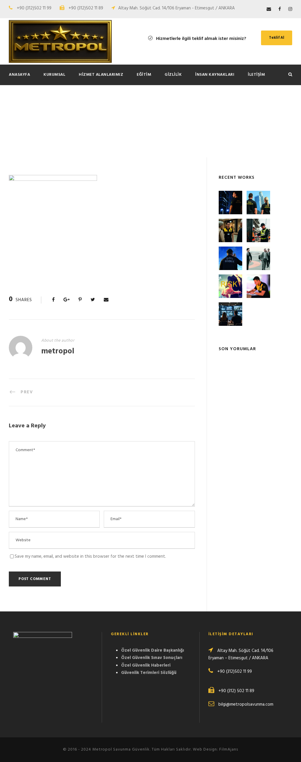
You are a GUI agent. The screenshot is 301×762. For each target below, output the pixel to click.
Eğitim (144, 74)
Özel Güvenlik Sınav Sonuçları (151, 657)
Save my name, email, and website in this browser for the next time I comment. (90, 556)
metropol (57, 351)
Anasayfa (19, 74)
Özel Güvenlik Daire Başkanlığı (152, 650)
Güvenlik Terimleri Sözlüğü (148, 672)
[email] (269, 9)
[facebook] (279, 9)
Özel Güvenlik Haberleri (145, 665)
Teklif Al (276, 38)
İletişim (256, 74)
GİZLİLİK (173, 74)
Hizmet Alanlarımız (101, 74)
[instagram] (290, 9)
